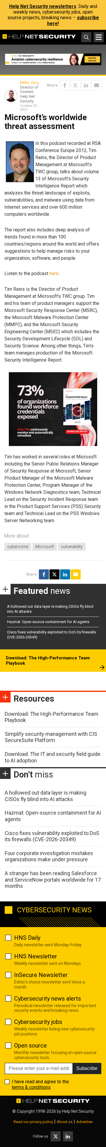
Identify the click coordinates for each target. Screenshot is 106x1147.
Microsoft (44, 546)
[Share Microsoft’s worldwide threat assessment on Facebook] (65, 85)
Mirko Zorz (29, 82)
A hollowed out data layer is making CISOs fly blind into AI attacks (45, 796)
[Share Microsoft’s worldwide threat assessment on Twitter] (75, 85)
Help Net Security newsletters (42, 6)
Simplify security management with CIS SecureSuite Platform (51, 737)
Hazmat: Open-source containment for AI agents (48, 622)
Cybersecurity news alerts (47, 998)
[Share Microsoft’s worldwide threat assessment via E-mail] (97, 85)
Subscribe (86, 1068)
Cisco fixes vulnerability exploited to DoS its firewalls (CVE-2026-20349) (52, 836)
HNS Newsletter (35, 956)
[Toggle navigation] (99, 37)
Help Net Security (78, 1111)
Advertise (84, 1122)
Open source (30, 1045)
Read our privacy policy (33, 1122)
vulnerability (72, 546)
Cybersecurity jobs (38, 1021)
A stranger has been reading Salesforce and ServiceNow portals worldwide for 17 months (53, 879)
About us (64, 1122)
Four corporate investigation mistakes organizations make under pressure (49, 856)
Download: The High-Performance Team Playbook (48, 660)
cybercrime (17, 546)
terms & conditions (31, 1087)
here (54, 273)
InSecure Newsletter (41, 974)
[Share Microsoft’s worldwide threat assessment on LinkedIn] (86, 85)
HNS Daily (27, 937)
